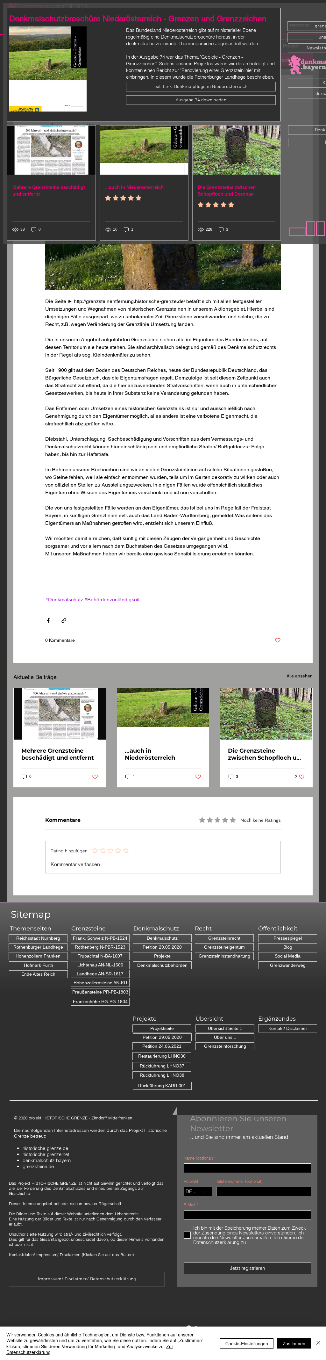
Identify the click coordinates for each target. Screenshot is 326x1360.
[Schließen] (318, 1343)
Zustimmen (294, 1343)
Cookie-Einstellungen (246, 1343)
